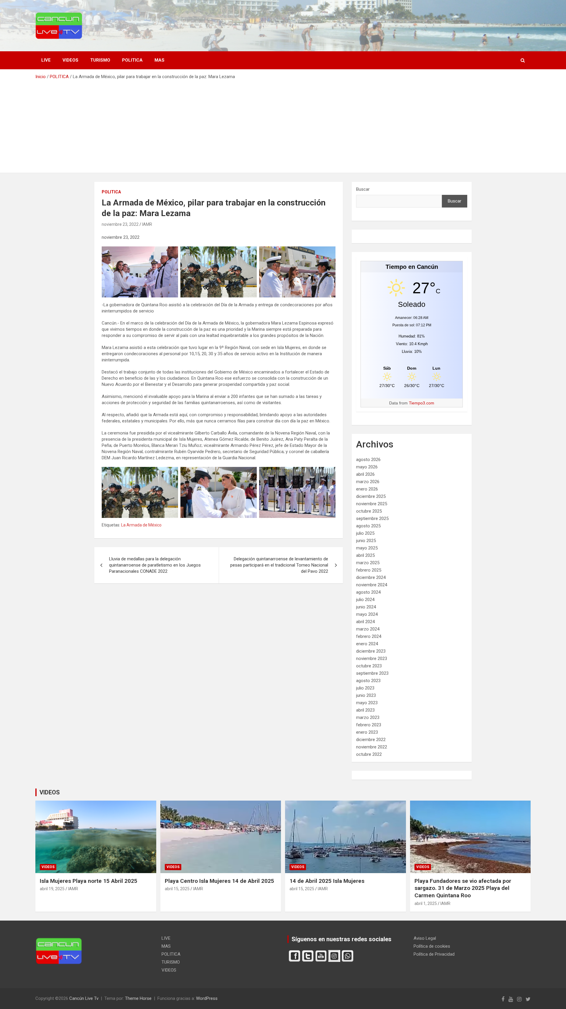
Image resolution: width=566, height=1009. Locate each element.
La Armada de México (141, 525)
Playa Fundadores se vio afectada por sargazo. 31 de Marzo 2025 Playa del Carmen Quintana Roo (462, 888)
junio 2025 (366, 540)
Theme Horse (138, 998)
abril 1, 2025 (425, 903)
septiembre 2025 (372, 518)
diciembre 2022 (371, 739)
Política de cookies (432, 946)
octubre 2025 (369, 511)
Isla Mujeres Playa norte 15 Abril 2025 (88, 881)
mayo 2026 (367, 467)
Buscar (363, 189)
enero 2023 (367, 732)
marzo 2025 (367, 562)
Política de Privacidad (434, 954)
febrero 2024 (368, 636)
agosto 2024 (368, 592)
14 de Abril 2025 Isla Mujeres (326, 881)
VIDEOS (70, 60)
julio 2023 (365, 688)
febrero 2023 (368, 724)
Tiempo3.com (421, 403)
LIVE (46, 60)
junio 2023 (366, 695)
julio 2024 (365, 599)
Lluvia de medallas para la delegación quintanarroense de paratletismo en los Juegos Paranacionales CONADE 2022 (155, 565)
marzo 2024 (367, 629)
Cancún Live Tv (83, 998)
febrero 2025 (368, 570)
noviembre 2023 (371, 658)
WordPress (207, 998)
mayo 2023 (367, 702)
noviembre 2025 (371, 503)
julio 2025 (365, 533)
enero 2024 (367, 643)
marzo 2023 (367, 717)
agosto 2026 (368, 459)
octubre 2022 (369, 754)
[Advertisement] (283, 124)
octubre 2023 (369, 666)
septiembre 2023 (372, 673)
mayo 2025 (367, 548)
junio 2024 (366, 607)
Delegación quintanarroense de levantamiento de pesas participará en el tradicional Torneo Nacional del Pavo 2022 (279, 565)
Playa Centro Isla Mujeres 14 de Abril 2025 (219, 881)
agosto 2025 (368, 526)
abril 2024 (365, 621)
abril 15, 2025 (177, 888)
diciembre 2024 (371, 577)
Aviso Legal (425, 938)
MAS (159, 60)
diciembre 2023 (371, 651)
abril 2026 (365, 474)
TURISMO (100, 60)
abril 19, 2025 (52, 888)
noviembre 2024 (371, 584)
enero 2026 (367, 489)
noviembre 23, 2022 (120, 224)
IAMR (147, 224)
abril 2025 (365, 555)
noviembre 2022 (371, 747)
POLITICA (132, 60)
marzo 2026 (367, 481)
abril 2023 (365, 710)
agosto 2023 (368, 680)
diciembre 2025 (371, 496)
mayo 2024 (367, 614)
